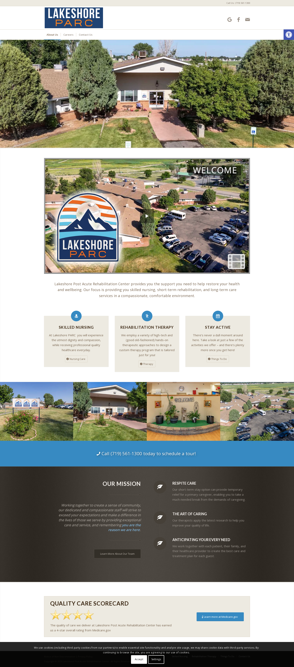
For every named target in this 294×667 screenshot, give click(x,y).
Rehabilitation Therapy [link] (147, 327)
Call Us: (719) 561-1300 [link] (238, 2)
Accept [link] (139, 659)
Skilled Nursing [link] (76, 327)
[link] (289, 34)
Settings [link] (156, 659)
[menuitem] (237, 3)
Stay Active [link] (218, 327)
